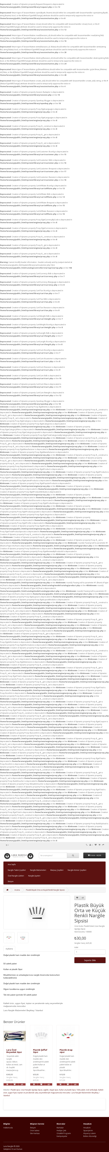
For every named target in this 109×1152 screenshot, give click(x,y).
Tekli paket (80, 1090)
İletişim (10, 881)
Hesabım (87, 1127)
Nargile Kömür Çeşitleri (77, 870)
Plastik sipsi (15, 1090)
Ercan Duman (17, 1149)
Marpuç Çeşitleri (56, 870)
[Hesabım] (91, 845)
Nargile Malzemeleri (38, 870)
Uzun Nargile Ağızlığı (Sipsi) (31, 1090)
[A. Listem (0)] (96, 845)
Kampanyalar (62, 1136)
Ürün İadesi (34, 1130)
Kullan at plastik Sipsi (67, 1090)
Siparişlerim (88, 1130)
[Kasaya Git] (103, 845)
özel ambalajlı (91, 1090)
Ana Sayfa (12, 864)
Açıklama (9, 949)
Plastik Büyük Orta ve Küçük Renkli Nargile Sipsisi (45, 890)
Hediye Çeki (61, 1130)
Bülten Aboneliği (90, 1136)
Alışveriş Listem (89, 1133)
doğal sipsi (53, 1090)
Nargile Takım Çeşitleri (17, 870)
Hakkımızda (8, 1127)
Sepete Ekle (90, 960)
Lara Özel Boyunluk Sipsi (14, 1051)
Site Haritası (35, 1133)
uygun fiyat (12, 1092)
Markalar (60, 1127)
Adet (76, 947)
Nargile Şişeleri (34, 876)
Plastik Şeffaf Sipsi (40, 1051)
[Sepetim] (99, 845)
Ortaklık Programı (64, 1133)
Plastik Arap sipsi (66, 1051)
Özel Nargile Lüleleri (16, 876)
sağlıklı (46, 1090)
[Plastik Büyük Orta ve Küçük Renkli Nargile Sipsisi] (36, 912)
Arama (17, 890)
